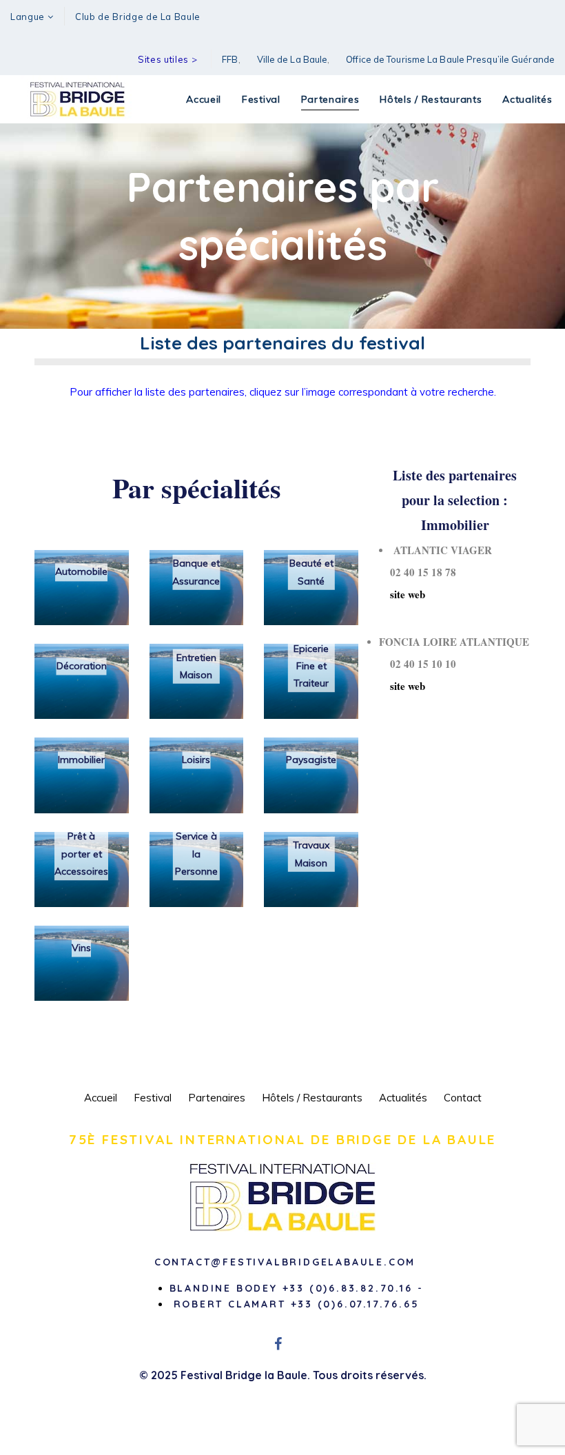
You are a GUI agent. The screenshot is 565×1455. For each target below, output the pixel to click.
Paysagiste (311, 759)
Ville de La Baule (292, 59)
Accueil (100, 1097)
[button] (32, 17)
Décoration (81, 666)
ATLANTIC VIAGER (442, 550)
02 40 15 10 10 (417, 663)
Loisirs (196, 759)
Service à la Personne (196, 854)
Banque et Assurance (196, 572)
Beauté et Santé (311, 572)
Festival (153, 1097)
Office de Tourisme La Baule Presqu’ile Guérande (450, 59)
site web (402, 594)
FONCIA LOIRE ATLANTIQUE (454, 641)
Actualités (403, 1097)
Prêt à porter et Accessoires (81, 854)
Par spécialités (196, 487)
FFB (230, 59)
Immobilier (81, 759)
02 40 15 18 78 (417, 572)
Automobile (81, 572)
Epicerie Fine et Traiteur (311, 665)
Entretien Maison (196, 666)
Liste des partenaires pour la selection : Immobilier (455, 500)
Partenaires (216, 1097)
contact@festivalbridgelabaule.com (284, 1262)
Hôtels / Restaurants (312, 1097)
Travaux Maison (311, 853)
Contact (463, 1097)
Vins (81, 948)
